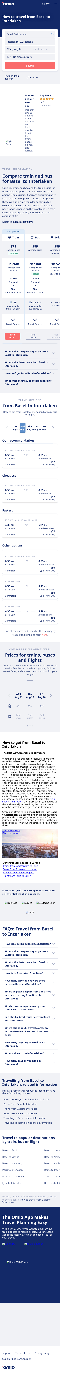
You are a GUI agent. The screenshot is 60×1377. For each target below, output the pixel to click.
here (44, 634)
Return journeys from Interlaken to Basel (26, 1099)
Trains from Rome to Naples (18, 872)
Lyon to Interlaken (12, 1183)
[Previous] (9, 695)
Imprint (6, 1353)
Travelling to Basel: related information (24, 1118)
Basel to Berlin (10, 1150)
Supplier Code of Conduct (16, 1359)
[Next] (53, 428)
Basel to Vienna (10, 1157)
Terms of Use (22, 1353)
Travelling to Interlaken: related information (27, 1122)
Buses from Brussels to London (20, 869)
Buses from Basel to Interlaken (20, 1104)
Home (5, 1196)
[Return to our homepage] (8, 4)
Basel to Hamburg (12, 1163)
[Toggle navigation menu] (56, 4)
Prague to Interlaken (13, 1176)
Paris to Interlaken (12, 1170)
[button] (17, 49)
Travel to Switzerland (34, 1196)
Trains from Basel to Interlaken (20, 1108)
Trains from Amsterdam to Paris (20, 866)
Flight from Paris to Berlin (17, 875)
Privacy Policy (42, 1353)
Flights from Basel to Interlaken (20, 1113)
